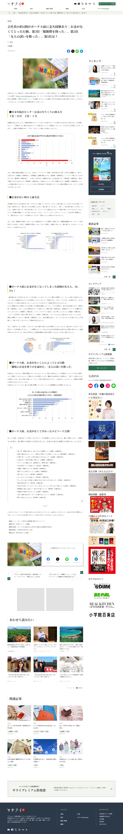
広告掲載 (101, 819)
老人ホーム (106, 211)
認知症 (109, 208)
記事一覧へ (108, 277)
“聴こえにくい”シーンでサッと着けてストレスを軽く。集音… (108, 104)
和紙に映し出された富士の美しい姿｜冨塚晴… (108, 258)
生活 (83, 9)
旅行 (31, 9)
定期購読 (101, 189)
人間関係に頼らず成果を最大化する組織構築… (108, 239)
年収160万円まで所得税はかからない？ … (108, 268)
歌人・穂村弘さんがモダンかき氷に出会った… (108, 229)
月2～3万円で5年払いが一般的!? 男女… (70, 727)
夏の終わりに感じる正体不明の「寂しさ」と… (108, 249)
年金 (42, 731)
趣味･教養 (49, 9)
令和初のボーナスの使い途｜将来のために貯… (70, 760)
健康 (67, 9)
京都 (93, 214)
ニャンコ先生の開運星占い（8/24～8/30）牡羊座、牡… (108, 140)
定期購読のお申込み (104, 816)
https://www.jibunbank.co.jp (26, 96)
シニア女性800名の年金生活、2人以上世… (44, 727)
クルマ (102, 206)
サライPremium (82, 817)
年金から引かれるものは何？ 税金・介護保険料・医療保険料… (108, 80)
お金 (10, 46)
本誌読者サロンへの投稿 (105, 814)
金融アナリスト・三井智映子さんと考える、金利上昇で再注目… (108, 68)
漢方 (98, 214)
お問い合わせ (102, 824)
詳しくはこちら (102, 368)
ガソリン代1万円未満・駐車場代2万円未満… (19, 727)
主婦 (15, 765)
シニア (37, 731)
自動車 (11, 731)
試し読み (101, 184)
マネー (102, 208)
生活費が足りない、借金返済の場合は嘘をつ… (44, 760)
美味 (15, 9)
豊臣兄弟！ (95, 206)
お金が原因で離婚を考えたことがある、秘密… (19, 760)
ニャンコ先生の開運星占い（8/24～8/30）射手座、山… (108, 116)
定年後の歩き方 (96, 211)
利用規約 (101, 821)
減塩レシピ (95, 208)
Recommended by (71, 687)
